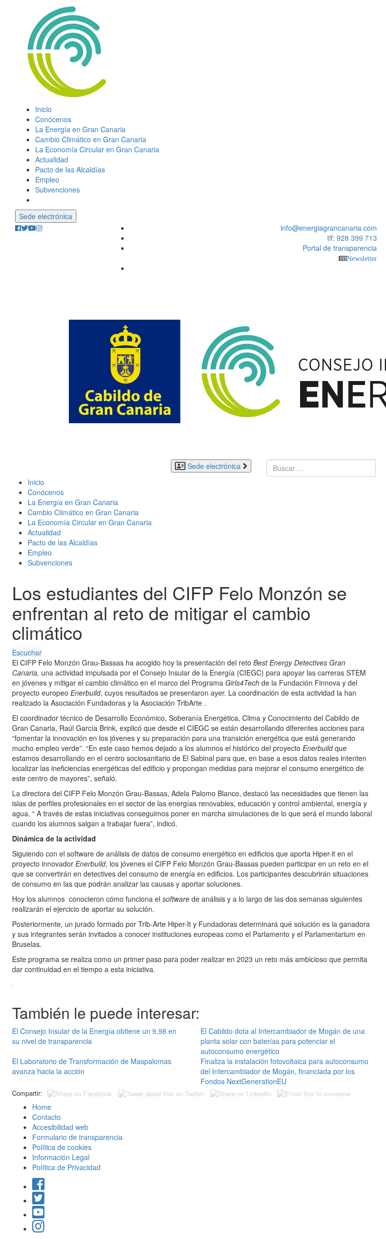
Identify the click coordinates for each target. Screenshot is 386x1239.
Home (41, 1107)
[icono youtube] (32, 228)
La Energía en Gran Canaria (80, 129)
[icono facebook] (18, 228)
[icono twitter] (24, 228)
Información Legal (60, 1157)
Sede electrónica (45, 216)
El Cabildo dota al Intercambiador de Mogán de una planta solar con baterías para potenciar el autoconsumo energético (283, 1041)
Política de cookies (61, 1147)
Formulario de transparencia (77, 1137)
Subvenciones (57, 189)
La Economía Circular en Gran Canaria (97, 149)
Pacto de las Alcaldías (70, 169)
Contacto (46, 1117)
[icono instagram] (39, 228)
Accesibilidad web (60, 1127)
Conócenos (53, 119)
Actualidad (51, 159)
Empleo (47, 179)
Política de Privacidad (66, 1167)
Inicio (43, 109)
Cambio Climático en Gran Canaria (90, 139)
